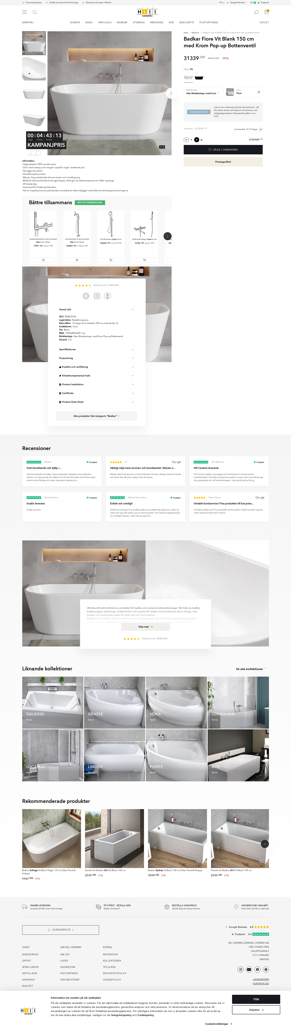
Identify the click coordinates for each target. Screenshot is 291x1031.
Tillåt (256, 999)
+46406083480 (261, 979)
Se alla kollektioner (250, 669)
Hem (186, 33)
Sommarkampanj (34, 3)
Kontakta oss (261, 984)
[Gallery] (109, 93)
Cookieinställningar (216, 1023)
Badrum (195, 33)
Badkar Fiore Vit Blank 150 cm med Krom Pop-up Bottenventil (230, 33)
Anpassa (254, 1009)
